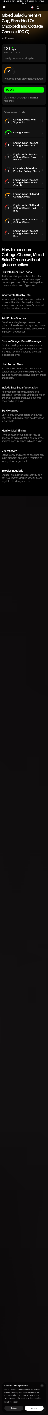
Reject (13, 1408)
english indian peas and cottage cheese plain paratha (23, 157)
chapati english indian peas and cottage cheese (24, 169)
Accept (34, 1408)
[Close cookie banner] (42, 1385)
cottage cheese (19, 133)
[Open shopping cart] (38, 7)
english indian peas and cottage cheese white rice (23, 233)
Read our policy (11, 1402)
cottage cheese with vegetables (22, 120)
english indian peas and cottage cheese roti (23, 144)
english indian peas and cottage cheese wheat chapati (23, 183)
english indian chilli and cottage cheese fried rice (23, 208)
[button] (44, 7)
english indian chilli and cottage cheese (23, 195)
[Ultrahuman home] (4, 7)
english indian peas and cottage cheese (23, 220)
